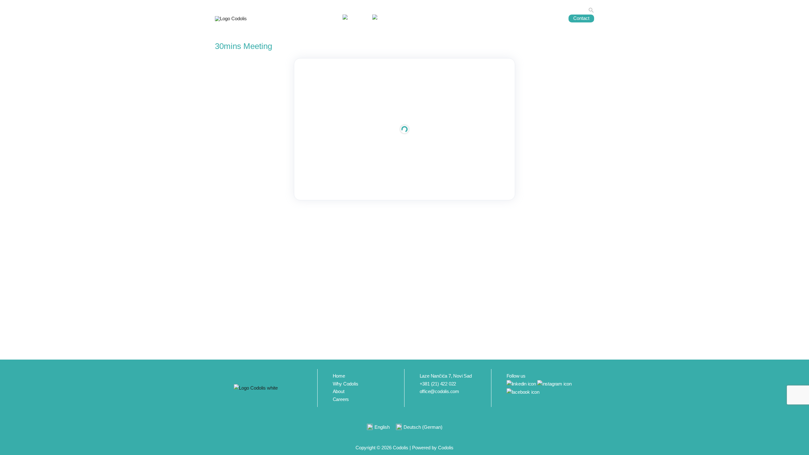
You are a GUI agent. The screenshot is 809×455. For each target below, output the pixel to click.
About (466, 18)
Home (410, 18)
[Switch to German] (383, 18)
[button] (591, 10)
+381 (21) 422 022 (438, 383)
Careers (525, 18)
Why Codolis (494, 18)
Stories (550, 18)
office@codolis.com (439, 391)
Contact (581, 18)
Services (435, 18)
